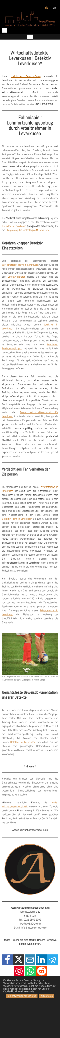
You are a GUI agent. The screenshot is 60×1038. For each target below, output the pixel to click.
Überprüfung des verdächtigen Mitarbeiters (27, 230)
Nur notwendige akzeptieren (22, 996)
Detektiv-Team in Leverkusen (17, 518)
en (54, 7)
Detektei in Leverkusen (14, 226)
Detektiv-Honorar (16, 276)
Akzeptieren (47, 996)
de (46, 7)
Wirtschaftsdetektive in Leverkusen (20, 264)
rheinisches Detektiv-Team (25, 76)
